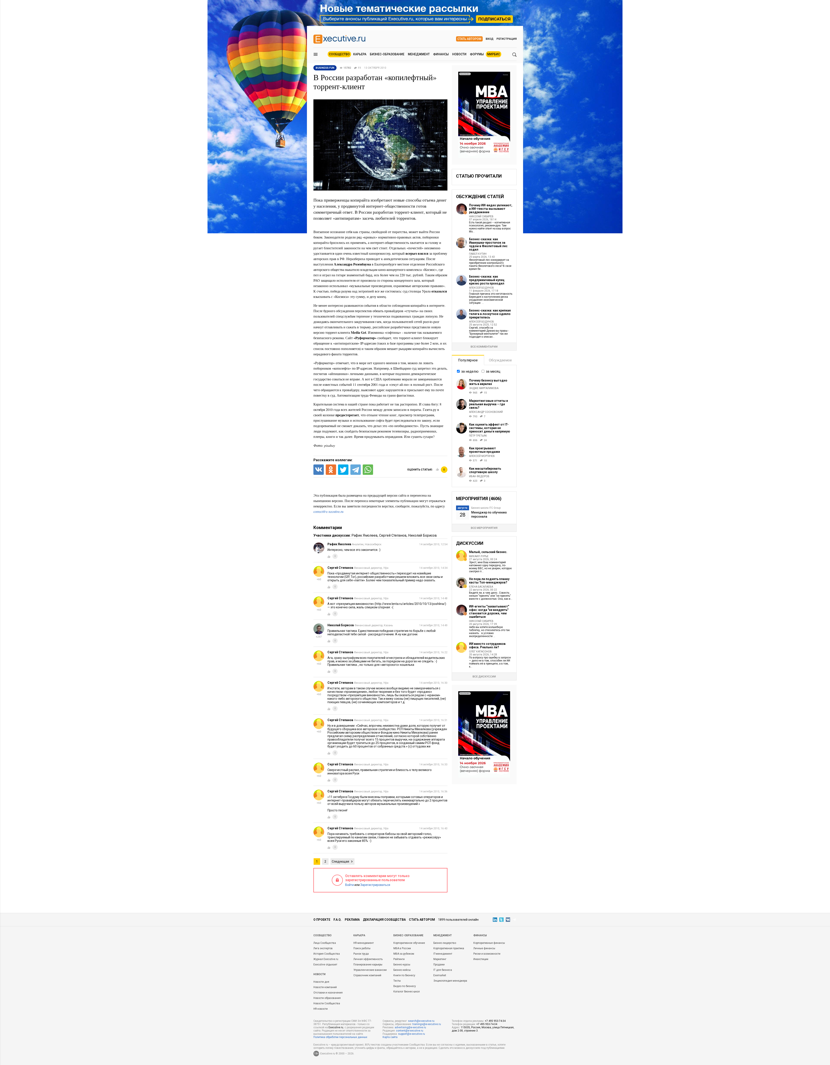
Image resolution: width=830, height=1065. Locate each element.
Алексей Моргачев (482, 456)
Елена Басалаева (481, 586)
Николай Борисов (422, 535)
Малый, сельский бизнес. (488, 552)
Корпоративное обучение (409, 942)
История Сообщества (326, 953)
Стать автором (469, 39)
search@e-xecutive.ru (421, 1020)
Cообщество (322, 935)
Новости (459, 54)
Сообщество (339, 54)
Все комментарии (484, 346)
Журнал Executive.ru (325, 959)
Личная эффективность (368, 959)
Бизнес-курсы (401, 964)
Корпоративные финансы (489, 942)
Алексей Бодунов (481, 287)
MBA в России (402, 948)
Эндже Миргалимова (483, 388)
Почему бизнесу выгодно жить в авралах (488, 382)
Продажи (439, 964)
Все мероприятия (484, 527)
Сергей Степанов (393, 535)
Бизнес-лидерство (444, 942)
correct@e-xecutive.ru (328, 511)
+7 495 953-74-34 (495, 1020)
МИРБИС (493, 54)
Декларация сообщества (384, 919)
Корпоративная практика (448, 948)
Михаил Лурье (478, 556)
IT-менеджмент (442, 953)
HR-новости (320, 1008)
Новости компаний (325, 987)
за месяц (493, 371)
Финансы (441, 54)
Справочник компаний (367, 975)
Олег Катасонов (480, 651)
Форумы (477, 54)
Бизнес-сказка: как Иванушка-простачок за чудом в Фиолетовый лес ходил (488, 244)
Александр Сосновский (486, 411)
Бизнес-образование (387, 54)
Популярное (468, 360)
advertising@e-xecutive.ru (410, 1027)
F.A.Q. (338, 919)
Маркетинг (439, 959)
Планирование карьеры (367, 964)
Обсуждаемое (500, 360)
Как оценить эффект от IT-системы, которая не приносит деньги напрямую (489, 428)
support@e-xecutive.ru (411, 1033)
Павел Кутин (478, 253)
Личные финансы (484, 948)
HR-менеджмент (363, 942)
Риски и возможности (486, 953)
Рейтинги (399, 959)
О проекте (321, 919)
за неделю (470, 371)
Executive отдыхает (325, 964)
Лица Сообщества (324, 942)
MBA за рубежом (403, 953)
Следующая (340, 861)
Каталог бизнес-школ (406, 991)
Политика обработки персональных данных (340, 1037)
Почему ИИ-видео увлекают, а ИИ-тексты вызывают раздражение (490, 208)
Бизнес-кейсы (402, 969)
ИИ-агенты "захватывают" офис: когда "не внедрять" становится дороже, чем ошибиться (489, 611)
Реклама (352, 919)
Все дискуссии (484, 676)
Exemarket (439, 975)
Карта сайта (390, 1037)
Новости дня (321, 981)
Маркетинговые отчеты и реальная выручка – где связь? (488, 404)
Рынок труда (361, 953)
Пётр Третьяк (478, 435)
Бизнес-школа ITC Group (486, 507)
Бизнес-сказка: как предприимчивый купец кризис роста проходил (486, 280)
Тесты (397, 980)
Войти (349, 885)
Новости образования (327, 998)
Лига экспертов (323, 948)
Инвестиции (480, 959)
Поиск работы (361, 948)
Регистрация (506, 38)
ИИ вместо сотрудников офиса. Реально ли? (487, 645)
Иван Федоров (479, 476)
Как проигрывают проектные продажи (484, 450)
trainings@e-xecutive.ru (426, 1024)
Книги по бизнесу (404, 975)
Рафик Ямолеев (364, 535)
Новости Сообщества (326, 1003)
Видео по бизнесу (404, 986)
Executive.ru (336, 1027)
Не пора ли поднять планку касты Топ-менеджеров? (489, 580)
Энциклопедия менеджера (450, 980)
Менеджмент (419, 54)
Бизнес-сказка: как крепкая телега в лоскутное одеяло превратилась (490, 314)
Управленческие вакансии (370, 969)
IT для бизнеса (442, 969)
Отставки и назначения (328, 992)
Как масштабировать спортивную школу (485, 470)
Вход (489, 38)
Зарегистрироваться (375, 885)
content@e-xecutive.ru (409, 1030)
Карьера (359, 54)
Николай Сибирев (481, 216)
